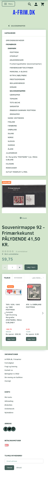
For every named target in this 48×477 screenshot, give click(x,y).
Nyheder (18, 277)
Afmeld (19, 467)
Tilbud (7, 277)
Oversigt (8, 381)
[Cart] (42, 4)
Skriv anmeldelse (11, 254)
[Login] (36, 4)
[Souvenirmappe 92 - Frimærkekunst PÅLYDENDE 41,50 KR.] (24, 196)
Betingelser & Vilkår (12, 374)
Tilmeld (9, 467)
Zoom (24, 218)
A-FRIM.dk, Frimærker (13, 359)
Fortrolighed (9, 363)
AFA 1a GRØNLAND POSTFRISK (33, 305)
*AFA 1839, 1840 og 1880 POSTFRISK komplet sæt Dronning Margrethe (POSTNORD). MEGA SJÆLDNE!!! (14, 313)
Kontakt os (9, 370)
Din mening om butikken (14, 377)
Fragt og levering (11, 366)
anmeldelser (22, 251)
